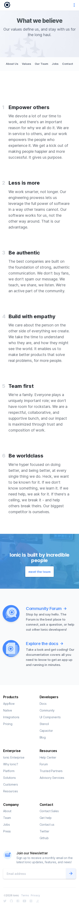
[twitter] (5, 901)
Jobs (55, 63)
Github (44, 838)
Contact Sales (49, 811)
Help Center (48, 757)
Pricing (7, 724)
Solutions (9, 777)
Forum (44, 764)
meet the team (39, 572)
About (7, 811)
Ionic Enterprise (13, 757)
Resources (10, 791)
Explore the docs (42, 643)
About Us (12, 63)
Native (7, 710)
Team (7, 818)
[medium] (31, 901)
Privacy (35, 895)
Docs (43, 703)
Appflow (9, 703)
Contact (67, 63)
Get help (46, 818)
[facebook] (18, 901)
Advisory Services (52, 777)
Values (26, 63)
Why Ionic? (10, 764)
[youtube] (24, 901)
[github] (11, 901)
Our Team (41, 63)
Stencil (44, 724)
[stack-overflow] (37, 901)
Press (7, 831)
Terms (25, 895)
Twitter (44, 831)
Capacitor (46, 730)
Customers (10, 784)
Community (47, 710)
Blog (43, 737)
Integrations (11, 717)
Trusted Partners (51, 771)
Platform (9, 771)
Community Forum (44, 608)
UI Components (50, 717)
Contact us (47, 824)
